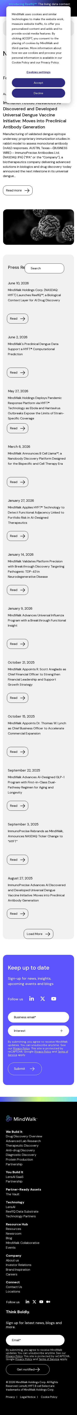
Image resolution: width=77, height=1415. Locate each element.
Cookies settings (38, 72)
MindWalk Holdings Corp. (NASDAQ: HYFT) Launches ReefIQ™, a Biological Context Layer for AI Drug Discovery (34, 295)
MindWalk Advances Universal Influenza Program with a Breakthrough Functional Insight (37, 620)
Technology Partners (21, 1216)
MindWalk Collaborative (22, 1243)
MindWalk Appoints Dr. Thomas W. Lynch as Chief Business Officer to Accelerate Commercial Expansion (37, 728)
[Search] (59, 268)
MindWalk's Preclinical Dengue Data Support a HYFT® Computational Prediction (33, 349)
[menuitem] (12, 1397)
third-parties (20, 48)
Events (11, 1247)
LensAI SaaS (14, 1177)
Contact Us (14, 1287)
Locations (13, 1291)
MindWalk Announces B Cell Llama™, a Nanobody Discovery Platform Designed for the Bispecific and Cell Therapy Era (37, 458)
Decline (38, 93)
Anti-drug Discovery (20, 1150)
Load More (34, 934)
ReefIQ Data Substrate (22, 1211)
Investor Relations (18, 1265)
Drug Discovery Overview (24, 1136)
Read (13, 318)
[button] (29, 999)
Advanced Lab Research (23, 1141)
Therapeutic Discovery (22, 1145)
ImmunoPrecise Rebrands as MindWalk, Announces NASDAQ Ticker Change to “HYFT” (35, 836)
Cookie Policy (20, 62)
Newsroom (13, 1233)
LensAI (10, 1207)
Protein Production (19, 1159)
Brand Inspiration (18, 1270)
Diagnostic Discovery (21, 1155)
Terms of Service (49, 1359)
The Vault (12, 1194)
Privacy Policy (50, 62)
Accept (38, 82)
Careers (11, 1274)
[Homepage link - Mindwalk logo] (22, 1119)
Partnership (14, 1164)
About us (12, 1260)
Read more (14, 190)
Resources (13, 1229)
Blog (9, 1238)
